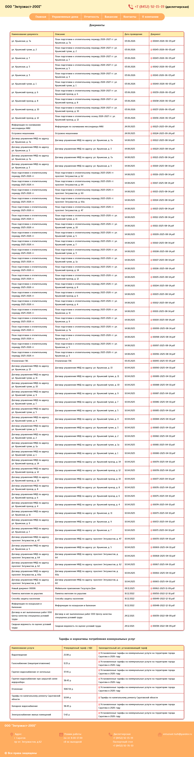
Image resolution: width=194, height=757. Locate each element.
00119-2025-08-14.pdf (163, 165)
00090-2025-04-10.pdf (163, 367)
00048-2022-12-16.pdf (163, 605)
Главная (41, 17)
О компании (150, 17)
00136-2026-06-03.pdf (163, 118)
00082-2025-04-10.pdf (163, 436)
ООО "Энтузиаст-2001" (23, 6)
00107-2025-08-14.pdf (163, 260)
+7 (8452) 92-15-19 (150, 6)
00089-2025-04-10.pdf (163, 376)
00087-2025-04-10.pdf (163, 393)
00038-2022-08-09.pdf (163, 626)
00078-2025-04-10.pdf (163, 470)
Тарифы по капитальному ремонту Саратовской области (129, 697)
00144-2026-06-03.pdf (163, 41)
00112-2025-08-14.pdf (163, 217)
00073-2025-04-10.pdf (163, 513)
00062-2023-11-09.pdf (163, 588)
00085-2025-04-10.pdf (163, 410)
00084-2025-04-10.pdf (163, 419)
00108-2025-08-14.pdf (163, 251)
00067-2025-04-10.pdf (163, 564)
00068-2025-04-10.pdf (163, 555)
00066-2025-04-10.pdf (163, 573)
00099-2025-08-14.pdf (163, 328)
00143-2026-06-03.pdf (163, 58)
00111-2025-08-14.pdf (163, 225)
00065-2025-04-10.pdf (163, 581)
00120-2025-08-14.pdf (163, 148)
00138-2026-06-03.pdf (163, 100)
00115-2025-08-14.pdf (163, 191)
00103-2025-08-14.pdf (163, 294)
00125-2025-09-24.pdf (163, 126)
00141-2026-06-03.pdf (163, 75)
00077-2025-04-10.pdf (163, 478)
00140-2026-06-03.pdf (163, 83)
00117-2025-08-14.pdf (163, 183)
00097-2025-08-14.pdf (163, 345)
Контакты (129, 17)
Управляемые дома (65, 17)
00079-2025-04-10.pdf (163, 461)
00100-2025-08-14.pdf (163, 319)
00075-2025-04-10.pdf (163, 496)
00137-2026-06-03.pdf (163, 109)
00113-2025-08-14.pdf (163, 208)
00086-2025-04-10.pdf (163, 402)
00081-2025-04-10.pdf (163, 444)
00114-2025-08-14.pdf (163, 200)
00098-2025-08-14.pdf (163, 337)
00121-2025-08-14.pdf (163, 157)
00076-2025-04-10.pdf (163, 487)
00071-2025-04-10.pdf (163, 530)
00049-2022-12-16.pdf (163, 598)
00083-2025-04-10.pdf (163, 427)
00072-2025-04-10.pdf (163, 521)
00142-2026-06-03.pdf (163, 66)
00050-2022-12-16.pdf (163, 593)
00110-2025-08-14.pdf (163, 242)
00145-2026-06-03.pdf (163, 49)
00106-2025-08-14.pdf (163, 268)
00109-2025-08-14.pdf (163, 234)
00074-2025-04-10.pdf (163, 504)
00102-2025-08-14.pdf (163, 302)
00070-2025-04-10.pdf (163, 538)
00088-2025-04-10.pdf (163, 384)
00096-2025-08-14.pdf (163, 354)
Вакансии (111, 17)
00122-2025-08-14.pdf (163, 140)
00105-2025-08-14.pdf (163, 277)
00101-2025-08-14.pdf (163, 311)
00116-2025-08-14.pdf (163, 174)
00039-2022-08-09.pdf (163, 615)
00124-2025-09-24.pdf (163, 133)
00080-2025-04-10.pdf (163, 453)
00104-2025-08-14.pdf (163, 285)
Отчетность (91, 17)
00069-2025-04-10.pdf (163, 547)
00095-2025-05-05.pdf (163, 360)
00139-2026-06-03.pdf (163, 92)
